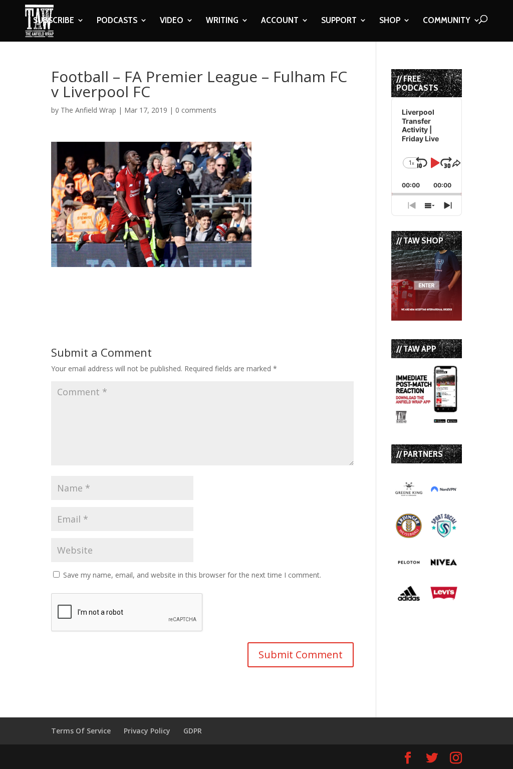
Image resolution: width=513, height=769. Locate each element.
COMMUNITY (446, 21)
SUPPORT (339, 21)
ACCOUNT (280, 21)
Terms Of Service (81, 730)
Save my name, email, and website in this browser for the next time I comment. (192, 575)
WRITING (222, 21)
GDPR (192, 730)
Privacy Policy (147, 730)
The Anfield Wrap (88, 110)
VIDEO (171, 21)
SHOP (389, 21)
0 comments (195, 110)
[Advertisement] (168, 282)
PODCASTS (117, 21)
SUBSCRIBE (53, 21)
